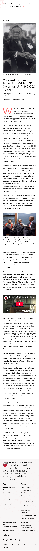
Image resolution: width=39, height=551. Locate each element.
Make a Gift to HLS (27, 502)
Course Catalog (7, 493)
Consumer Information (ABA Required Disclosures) (28, 510)
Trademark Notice (26, 527)
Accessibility (25, 523)
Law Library (6, 499)
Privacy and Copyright (28, 530)
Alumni (5, 502)
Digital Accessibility (27, 525)
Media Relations (26, 499)
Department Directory (28, 496)
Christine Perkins (19, 100)
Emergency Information (28, 505)
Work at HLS (7, 505)
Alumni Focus (8, 20)
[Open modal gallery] (19, 224)
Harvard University (9, 530)
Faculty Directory (8, 496)
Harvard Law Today (12, 4)
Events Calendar (26, 487)
